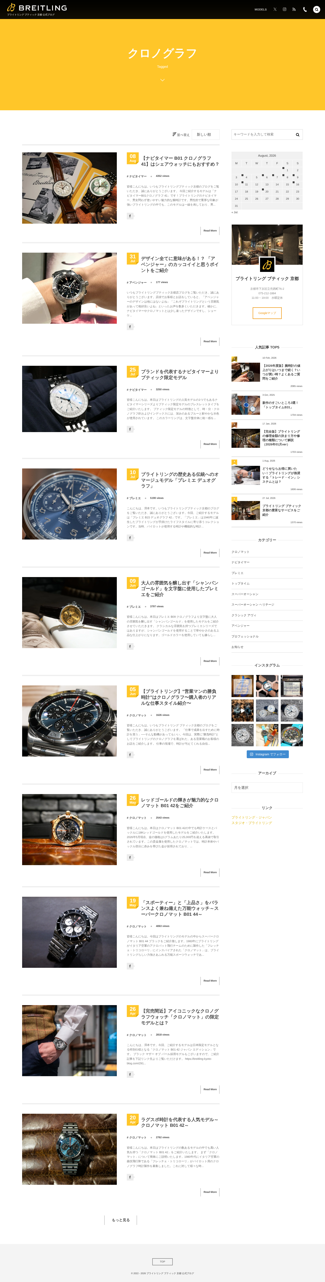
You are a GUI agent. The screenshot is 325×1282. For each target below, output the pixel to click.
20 (267, 191)
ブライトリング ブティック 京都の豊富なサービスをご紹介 (281, 510)
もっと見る (121, 1220)
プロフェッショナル (245, 636)
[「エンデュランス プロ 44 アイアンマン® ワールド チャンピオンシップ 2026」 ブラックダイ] (292, 735)
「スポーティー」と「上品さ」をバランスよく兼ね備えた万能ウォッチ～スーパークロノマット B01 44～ (180, 908)
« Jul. (234, 212)
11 (246, 184)
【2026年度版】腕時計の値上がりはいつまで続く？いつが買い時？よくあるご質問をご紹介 (281, 372)
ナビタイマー (138, 176)
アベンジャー (138, 282)
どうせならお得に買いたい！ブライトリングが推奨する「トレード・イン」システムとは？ (281, 475)
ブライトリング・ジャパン (251, 817)
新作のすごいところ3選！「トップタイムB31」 (280, 405)
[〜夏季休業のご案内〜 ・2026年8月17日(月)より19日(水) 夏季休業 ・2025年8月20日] (242, 686)
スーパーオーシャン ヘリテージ (252, 604)
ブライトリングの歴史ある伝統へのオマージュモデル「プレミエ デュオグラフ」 (180, 480)
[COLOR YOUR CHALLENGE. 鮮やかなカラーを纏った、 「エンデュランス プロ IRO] (267, 735)
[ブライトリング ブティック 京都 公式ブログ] (37, 7)
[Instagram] (284, 9)
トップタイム (240, 583)
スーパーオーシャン (244, 594)
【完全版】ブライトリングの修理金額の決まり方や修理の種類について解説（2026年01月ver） (281, 438)
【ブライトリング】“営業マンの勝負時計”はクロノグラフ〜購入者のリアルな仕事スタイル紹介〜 (178, 697)
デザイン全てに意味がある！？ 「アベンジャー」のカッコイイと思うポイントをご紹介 (180, 264)
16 (297, 184)
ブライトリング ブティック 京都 (267, 278)
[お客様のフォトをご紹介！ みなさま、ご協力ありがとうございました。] (267, 686)
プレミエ (135, 498)
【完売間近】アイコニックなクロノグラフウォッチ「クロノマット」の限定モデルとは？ (180, 1017)
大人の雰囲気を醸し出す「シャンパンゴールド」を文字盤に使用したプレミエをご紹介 (180, 589)
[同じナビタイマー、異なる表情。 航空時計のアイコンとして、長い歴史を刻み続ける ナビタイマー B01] (267, 710)
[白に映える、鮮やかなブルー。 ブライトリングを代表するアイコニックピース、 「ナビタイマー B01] (242, 735)
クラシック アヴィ (243, 615)
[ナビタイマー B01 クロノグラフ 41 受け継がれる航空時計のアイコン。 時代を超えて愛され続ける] (292, 710)
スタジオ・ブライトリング (251, 823)
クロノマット (138, 715)
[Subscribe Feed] (294, 9)
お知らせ (237, 647)
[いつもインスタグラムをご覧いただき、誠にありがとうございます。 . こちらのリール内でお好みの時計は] (242, 710)
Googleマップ (267, 313)
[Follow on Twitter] (275, 9)
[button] (316, 9)
